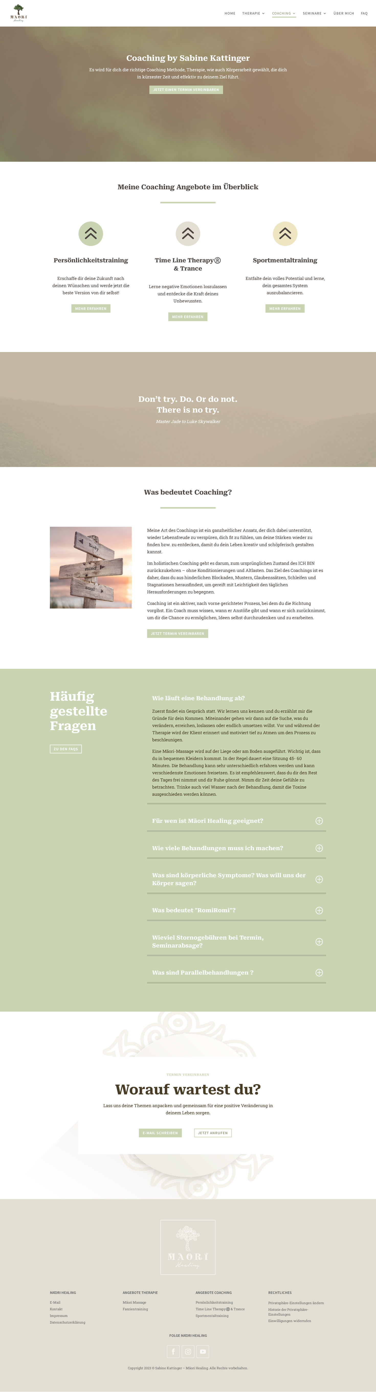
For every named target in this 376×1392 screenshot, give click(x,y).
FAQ (364, 13)
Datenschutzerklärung (67, 1322)
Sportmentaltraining (212, 1315)
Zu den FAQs (66, 748)
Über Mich (344, 13)
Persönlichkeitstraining (214, 1302)
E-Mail (55, 1302)
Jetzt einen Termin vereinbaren (186, 89)
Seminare (312, 13)
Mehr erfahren (91, 308)
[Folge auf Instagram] (188, 1351)
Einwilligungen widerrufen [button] (289, 1320)
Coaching (281, 13)
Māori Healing (197, 1368)
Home (230, 13)
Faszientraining (135, 1309)
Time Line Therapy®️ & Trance (220, 1309)
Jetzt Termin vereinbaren (177, 633)
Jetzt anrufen (213, 1132)
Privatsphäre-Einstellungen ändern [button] (296, 1303)
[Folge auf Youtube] (202, 1351)
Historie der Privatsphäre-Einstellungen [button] (288, 1312)
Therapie (251, 13)
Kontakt (56, 1309)
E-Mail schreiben (160, 1132)
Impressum (59, 1315)
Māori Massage (134, 1302)
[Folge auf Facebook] (173, 1351)
